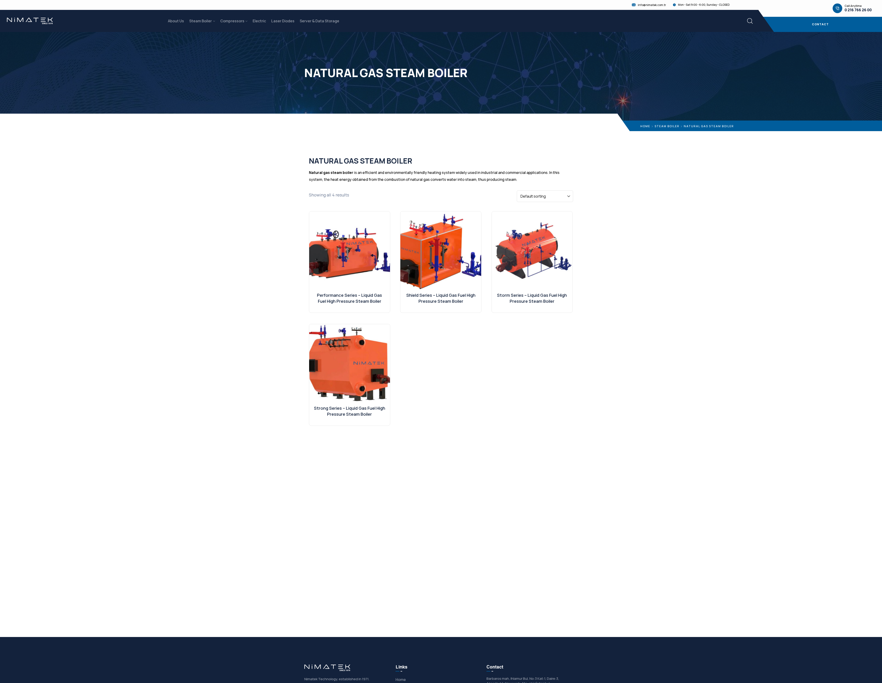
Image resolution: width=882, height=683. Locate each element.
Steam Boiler (200, 20)
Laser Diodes (282, 20)
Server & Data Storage (319, 20)
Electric (259, 20)
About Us (176, 20)
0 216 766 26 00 (858, 10)
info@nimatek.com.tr (652, 5)
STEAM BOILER (667, 126)
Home (645, 126)
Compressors (232, 20)
